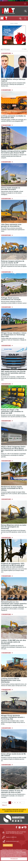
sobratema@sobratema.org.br (12, 841)
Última (4, 805)
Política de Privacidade (21, 852)
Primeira (5, 802)
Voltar (25, 49)
